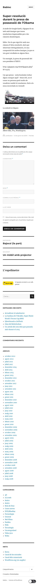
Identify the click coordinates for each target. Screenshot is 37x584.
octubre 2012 (10, 381)
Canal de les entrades (13, 555)
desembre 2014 (11, 367)
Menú (31, 7)
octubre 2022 (10, 356)
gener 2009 (9, 457)
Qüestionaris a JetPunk (14, 321)
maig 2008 (9, 479)
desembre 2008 (11, 460)
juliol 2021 (9, 362)
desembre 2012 (11, 378)
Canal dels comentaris (13, 557)
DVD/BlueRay (10, 511)
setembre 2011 (10, 389)
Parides (31, 135)
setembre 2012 (10, 383)
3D (6, 495)
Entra (7, 552)
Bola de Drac (10, 506)
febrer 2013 (9, 372)
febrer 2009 (9, 454)
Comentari (8, 159)
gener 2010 (9, 424)
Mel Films (9, 519)
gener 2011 (9, 397)
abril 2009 (9, 449)
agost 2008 (9, 471)
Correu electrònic (11, 198)
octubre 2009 (10, 432)
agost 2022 (9, 359)
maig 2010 (9, 413)
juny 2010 (8, 411)
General (8, 517)
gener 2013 (9, 375)
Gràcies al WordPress (15, 580)
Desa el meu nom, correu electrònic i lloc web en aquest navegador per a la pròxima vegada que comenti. (18, 220)
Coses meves (10, 509)
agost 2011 (9, 392)
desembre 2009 (11, 427)
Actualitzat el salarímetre (15, 313)
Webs (7, 536)
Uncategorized (10, 530)
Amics (7, 500)
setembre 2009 (11, 435)
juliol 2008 (9, 473)
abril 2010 (8, 416)
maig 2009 (9, 446)
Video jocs (9, 533)
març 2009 (9, 452)
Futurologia (9, 514)
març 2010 (9, 419)
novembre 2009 (11, 430)
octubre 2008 (10, 465)
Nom (5, 188)
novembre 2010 (11, 402)
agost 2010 (9, 405)
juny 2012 (8, 386)
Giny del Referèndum (13, 324)
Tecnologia (9, 528)
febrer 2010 (9, 422)
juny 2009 (9, 443)
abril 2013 (8, 370)
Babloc (7, 7)
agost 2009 (9, 438)
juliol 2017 (9, 364)
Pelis (6, 525)
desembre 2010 (11, 400)
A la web (8, 498)
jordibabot (9, 135)
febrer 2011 (9, 394)
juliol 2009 (9, 441)
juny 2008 (9, 476)
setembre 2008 (11, 468)
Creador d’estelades (11, 574)
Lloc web (7, 207)
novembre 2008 (11, 462)
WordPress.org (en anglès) (15, 560)
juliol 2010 (9, 408)
